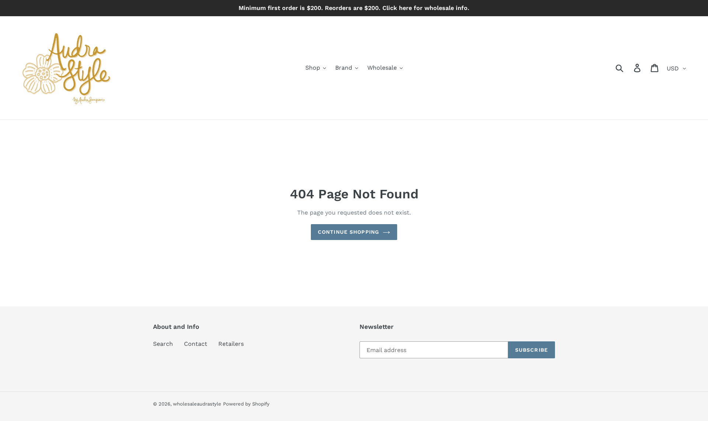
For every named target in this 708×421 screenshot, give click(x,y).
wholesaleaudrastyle (197, 404)
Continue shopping (348, 232)
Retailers (231, 343)
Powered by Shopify (246, 404)
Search (163, 343)
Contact (195, 343)
